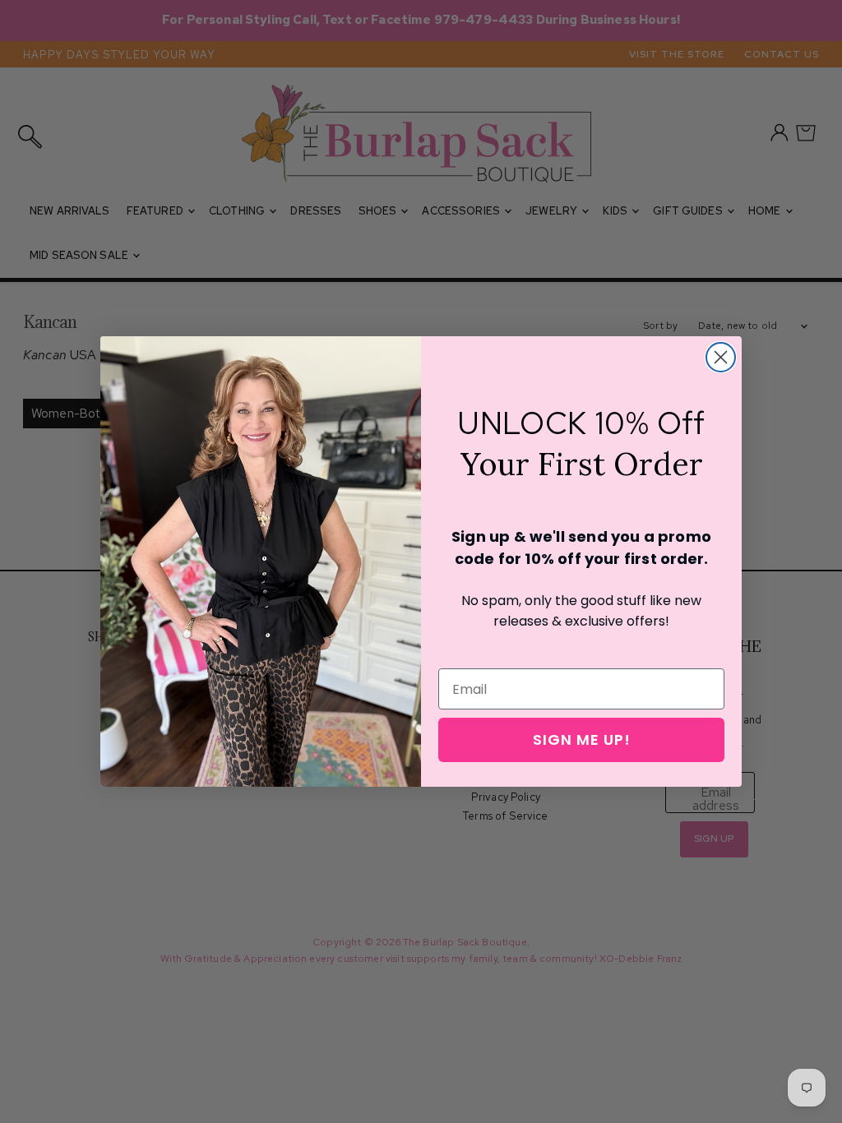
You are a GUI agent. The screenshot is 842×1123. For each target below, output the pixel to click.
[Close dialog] (720, 357)
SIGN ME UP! (582, 739)
